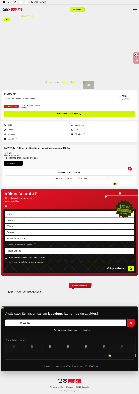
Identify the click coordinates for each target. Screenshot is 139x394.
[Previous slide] (24, 49)
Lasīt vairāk (10, 163)
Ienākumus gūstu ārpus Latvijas (18, 245)
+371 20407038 (40, 2)
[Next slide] (114, 49)
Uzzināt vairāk (39, 257)
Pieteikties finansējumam (67, 114)
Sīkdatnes (69, 387)
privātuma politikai (36, 262)
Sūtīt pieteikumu (115, 268)
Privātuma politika (56, 387)
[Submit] (131, 323)
